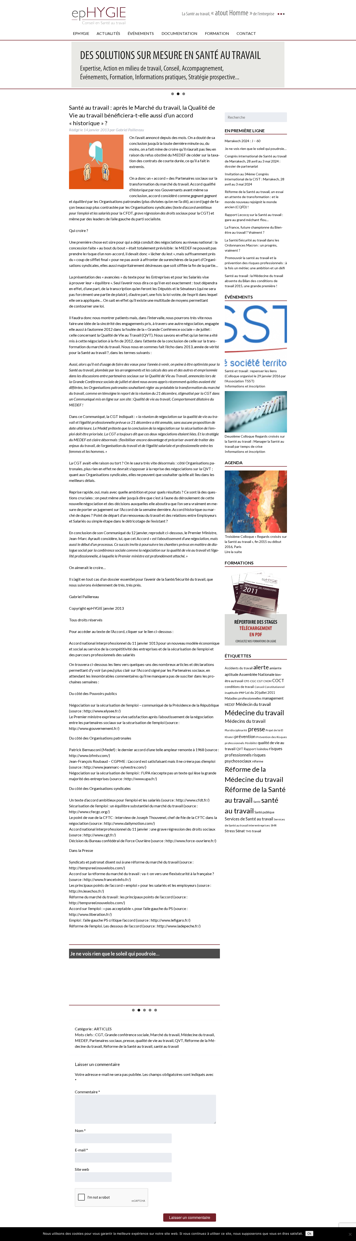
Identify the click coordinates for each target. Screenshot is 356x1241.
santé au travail (166, 1046)
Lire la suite (233, 552)
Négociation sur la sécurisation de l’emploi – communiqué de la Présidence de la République (144, 705)
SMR (274, 825)
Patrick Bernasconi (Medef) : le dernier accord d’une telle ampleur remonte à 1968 (136, 749)
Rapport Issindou (256, 749)
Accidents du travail (239, 668)
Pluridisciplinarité (236, 730)
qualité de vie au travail (154, 1040)
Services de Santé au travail (249, 819)
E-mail (81, 1150)
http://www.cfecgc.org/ (88, 811)
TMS (248, 831)
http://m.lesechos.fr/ (86, 891)
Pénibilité (251, 743)
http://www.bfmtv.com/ (89, 755)
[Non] (350, 1234)
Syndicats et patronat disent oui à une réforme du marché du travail (124, 862)
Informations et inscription (245, 386)
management (273, 698)
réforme (257, 761)
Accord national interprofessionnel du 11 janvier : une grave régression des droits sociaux (142, 829)
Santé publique (264, 812)
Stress (230, 831)
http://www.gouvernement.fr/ (93, 728)
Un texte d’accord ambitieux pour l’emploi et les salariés (115, 800)
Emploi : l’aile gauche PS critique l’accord (102, 920)
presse (128, 1040)
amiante (275, 668)
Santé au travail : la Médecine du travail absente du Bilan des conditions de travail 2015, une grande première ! (254, 281)
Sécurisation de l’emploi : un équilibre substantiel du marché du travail (126, 805)
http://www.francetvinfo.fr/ (107, 879)
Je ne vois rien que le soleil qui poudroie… (114, 953)
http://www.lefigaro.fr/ (170, 920)
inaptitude (231, 692)
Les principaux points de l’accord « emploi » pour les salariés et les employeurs (133, 885)
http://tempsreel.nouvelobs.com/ (96, 867)
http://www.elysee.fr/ (101, 711)
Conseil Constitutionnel (270, 686)
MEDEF (81, 1040)
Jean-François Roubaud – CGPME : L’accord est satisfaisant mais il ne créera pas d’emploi (142, 761)
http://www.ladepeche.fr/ (178, 926)
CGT (99, 1034)
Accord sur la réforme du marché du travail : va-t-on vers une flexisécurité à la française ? (141, 873)
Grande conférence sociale (127, 1034)
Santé (257, 801)
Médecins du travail (245, 721)
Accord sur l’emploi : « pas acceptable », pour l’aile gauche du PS (121, 908)
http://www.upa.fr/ (140, 778)
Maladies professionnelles (243, 698)
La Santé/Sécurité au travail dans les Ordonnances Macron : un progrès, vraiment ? (252, 245)
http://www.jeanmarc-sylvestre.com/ (114, 767)
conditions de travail (239, 687)
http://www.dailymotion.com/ (129, 823)
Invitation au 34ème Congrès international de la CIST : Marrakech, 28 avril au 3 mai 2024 (254, 179)
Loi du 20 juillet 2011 (260, 692)
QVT (179, 1040)
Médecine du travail (197, 1034)
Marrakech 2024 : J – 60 (242, 141)
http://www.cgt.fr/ (99, 834)
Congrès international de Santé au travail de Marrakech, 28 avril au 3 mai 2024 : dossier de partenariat (255, 161)
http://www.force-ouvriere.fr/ (190, 840)
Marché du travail (164, 1034)
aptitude (231, 674)
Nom (80, 1130)
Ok (309, 1233)
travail (256, 831)
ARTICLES (103, 1028)
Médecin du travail (253, 704)
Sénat (240, 831)
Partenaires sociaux (105, 1040)
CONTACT (246, 33)
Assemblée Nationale (256, 674)
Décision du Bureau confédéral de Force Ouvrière (109, 840)
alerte (261, 667)
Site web (82, 1169)
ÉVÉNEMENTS (141, 33)
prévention (244, 736)
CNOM (267, 681)
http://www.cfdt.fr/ (192, 800)
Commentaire (87, 1091)
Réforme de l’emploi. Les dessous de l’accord (105, 926)
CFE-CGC (250, 681)
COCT (278, 680)
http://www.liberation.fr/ (89, 914)
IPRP (242, 692)
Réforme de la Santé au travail (127, 1046)
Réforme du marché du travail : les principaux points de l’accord (121, 896)
